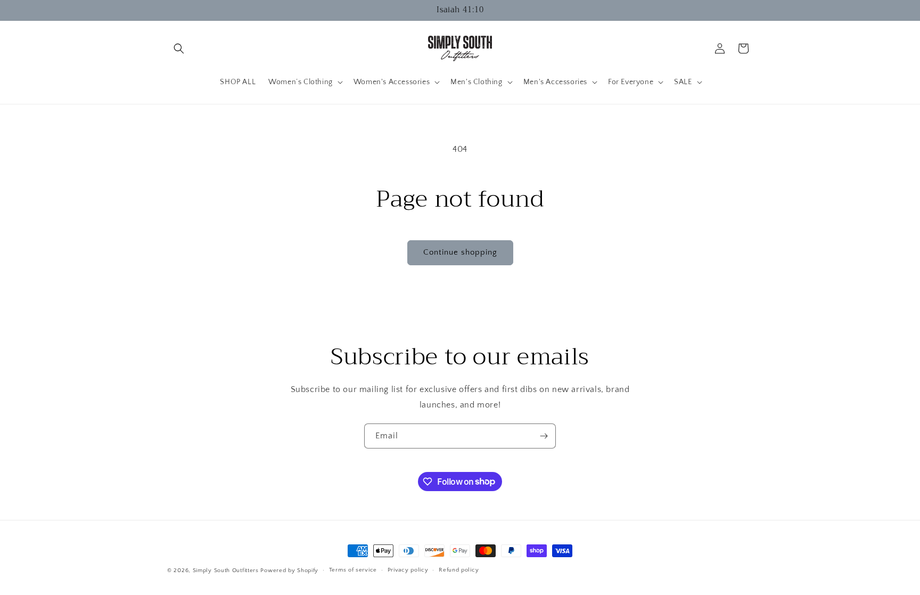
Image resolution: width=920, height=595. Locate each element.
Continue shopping (460, 252)
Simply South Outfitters (226, 570)
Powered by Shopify (289, 570)
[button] (179, 48)
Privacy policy (408, 570)
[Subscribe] (543, 436)
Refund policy (459, 570)
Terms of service (353, 570)
